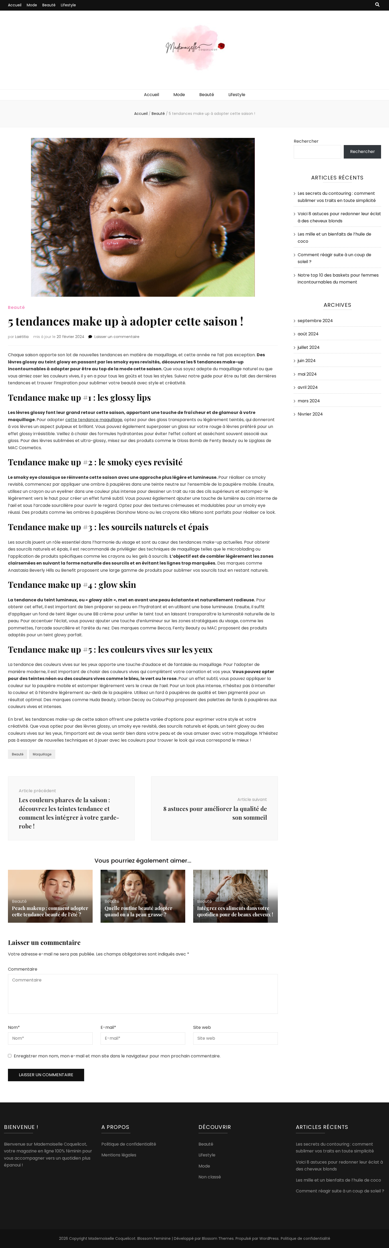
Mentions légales (118, 1155)
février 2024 (310, 414)
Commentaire (22, 969)
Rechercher (306, 141)
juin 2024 (307, 361)
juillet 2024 (309, 347)
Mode (32, 5)
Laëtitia (22, 336)
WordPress (269, 1238)
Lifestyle (68, 5)
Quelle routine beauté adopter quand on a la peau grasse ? (138, 911)
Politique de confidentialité (128, 1144)
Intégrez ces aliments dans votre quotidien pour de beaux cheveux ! (235, 911)
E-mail (108, 1027)
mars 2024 (309, 401)
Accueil (14, 5)
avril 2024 (308, 387)
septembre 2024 (315, 321)
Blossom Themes (218, 1238)
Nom (14, 1027)
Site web (202, 1027)
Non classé (209, 1177)
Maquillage (42, 754)
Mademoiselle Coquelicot (111, 1238)
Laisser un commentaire (116, 336)
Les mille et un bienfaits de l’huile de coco (338, 1180)
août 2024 (308, 334)
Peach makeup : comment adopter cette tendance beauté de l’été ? (50, 911)
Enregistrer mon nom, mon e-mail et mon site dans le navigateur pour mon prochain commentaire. (117, 1056)
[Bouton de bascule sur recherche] (377, 4)
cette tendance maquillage (93, 420)
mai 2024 (307, 374)
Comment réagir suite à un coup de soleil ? (340, 1191)
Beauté (49, 5)
